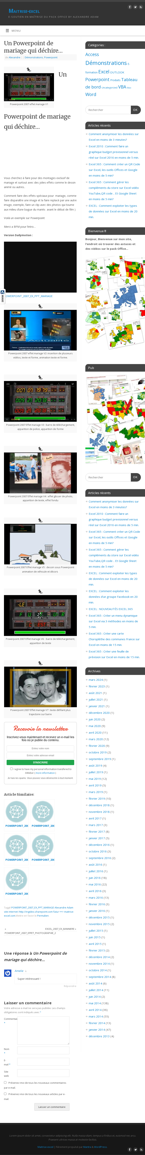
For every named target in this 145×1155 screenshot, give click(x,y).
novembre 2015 (99, 924)
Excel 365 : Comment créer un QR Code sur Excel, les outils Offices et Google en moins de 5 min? (114, 169)
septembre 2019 (100, 759)
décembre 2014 (99, 957)
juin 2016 (95, 878)
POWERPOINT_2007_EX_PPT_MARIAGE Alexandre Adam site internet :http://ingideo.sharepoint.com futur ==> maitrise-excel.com (39, 912)
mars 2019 (96, 792)
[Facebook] (129, 8)
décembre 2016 (99, 845)
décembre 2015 (99, 917)
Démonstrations (34, 57)
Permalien (43, 915)
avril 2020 (95, 732)
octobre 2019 (98, 752)
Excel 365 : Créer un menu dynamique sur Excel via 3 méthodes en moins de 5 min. (113, 621)
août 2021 (95, 693)
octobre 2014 (98, 970)
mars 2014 (96, 1016)
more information (45, 773)
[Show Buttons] (3, 303)
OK (134, 109)
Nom (6, 1051)
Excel (103, 71)
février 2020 (97, 746)
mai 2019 (95, 779)
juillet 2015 (96, 930)
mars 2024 (96, 680)
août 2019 (95, 765)
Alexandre (14, 57)
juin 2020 (95, 719)
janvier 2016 (97, 911)
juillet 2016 (96, 871)
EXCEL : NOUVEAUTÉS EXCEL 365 (111, 609)
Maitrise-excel (24, 11)
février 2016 (97, 904)
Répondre (70, 986)
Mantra (87, 1147)
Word (90, 94)
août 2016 (95, 864)
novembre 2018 (99, 812)
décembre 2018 (99, 805)
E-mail (7, 1062)
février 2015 (97, 950)
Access (92, 54)
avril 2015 (95, 944)
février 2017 (97, 831)
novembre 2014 (99, 963)
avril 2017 (95, 818)
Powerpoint (50, 57)
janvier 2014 (97, 1029)
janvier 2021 (97, 706)
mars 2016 (96, 897)
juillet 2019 (96, 772)
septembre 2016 (100, 858)
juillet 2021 (96, 699)
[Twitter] (135, 8)
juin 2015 (95, 937)
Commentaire (7, 1021)
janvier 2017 (97, 838)
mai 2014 (95, 1003)
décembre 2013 (99, 1036)
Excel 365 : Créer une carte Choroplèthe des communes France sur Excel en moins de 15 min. (114, 639)
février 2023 (97, 686)
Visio (129, 87)
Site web (6, 1073)
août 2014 (95, 983)
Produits (115, 80)
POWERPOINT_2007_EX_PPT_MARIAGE (28, 296)
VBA (122, 87)
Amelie (19, 971)
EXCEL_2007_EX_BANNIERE (60, 929)
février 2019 (97, 798)
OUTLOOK (117, 72)
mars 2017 (96, 825)
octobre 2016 (98, 851)
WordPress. (100, 1147)
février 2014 (97, 1023)
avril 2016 (95, 891)
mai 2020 (95, 726)
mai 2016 (95, 884)
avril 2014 (95, 1010)
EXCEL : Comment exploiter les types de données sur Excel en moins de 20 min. (113, 211)
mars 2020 (96, 739)
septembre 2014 (100, 977)
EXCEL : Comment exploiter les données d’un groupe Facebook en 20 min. (113, 596)
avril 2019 (95, 785)
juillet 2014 (96, 990)
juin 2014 (95, 996)
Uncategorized (109, 87)
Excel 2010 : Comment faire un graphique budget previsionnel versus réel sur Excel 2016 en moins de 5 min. (114, 151)
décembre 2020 (99, 713)
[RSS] (140, 8)
